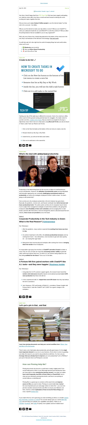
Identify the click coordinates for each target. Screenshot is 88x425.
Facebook (27, 403)
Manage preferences (47, 419)
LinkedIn (21, 403)
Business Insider (57, 264)
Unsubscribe (39, 419)
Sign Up (67, 8)
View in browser (44, 3)
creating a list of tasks (36, 120)
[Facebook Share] (20, 145)
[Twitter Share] (23, 145)
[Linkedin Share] (27, 145)
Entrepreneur (49, 222)
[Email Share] (30, 145)
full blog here (34, 391)
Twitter (35, 403)
